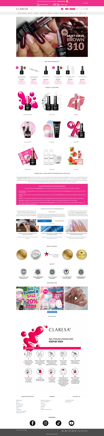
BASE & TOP (30, 13)
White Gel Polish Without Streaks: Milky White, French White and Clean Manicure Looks (52, 234)
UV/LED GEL (36, 13)
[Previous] (19, 37)
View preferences (59, 220)
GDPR (17, 407)
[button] (77, 9)
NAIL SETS (72, 13)
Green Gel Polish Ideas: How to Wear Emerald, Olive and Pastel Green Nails (27, 234)
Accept (44, 220)
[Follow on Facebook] (82, 3)
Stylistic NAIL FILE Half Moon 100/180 (33, 77)
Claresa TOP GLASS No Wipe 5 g (58, 77)
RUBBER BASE (50, 13)
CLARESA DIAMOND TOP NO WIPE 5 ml (22, 77)
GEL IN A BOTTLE (43, 13)
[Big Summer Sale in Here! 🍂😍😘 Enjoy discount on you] (28, 298)
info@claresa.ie (68, 401)
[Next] (85, 37)
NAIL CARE (62, 13)
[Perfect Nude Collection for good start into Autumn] (76, 298)
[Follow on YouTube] (87, 3)
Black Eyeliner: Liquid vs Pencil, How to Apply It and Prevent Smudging (76, 234)
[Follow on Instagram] (83, 3)
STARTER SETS (56, 13)
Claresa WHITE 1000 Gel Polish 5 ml (70, 77)
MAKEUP (81, 13)
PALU (85, 13)
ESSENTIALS (67, 13)
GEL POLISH (24, 13)
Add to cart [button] (21, 83)
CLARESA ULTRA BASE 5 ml (82, 77)
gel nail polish (24, 177)
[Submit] (62, 9)
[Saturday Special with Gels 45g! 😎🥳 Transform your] (52, 298)
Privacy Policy (52, 223)
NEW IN (19, 13)
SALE (77, 13)
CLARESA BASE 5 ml (46, 76)
